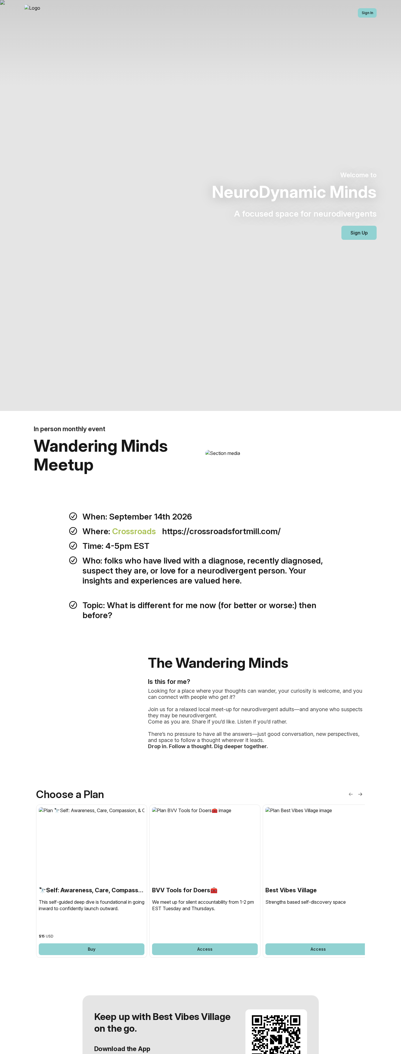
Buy (91, 949)
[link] (91, 881)
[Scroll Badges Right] (360, 794)
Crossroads (135, 531)
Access (205, 949)
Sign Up (359, 233)
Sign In (367, 13)
